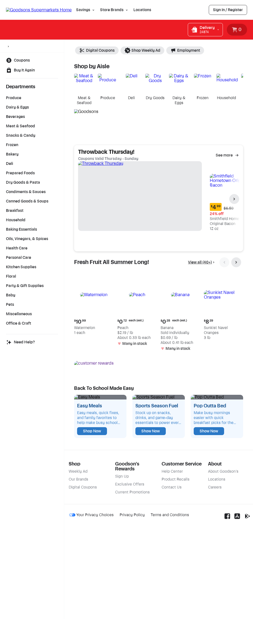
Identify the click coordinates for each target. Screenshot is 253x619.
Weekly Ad (78, 471)
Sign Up (122, 476)
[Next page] (234, 199)
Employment (188, 50)
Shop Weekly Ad (145, 50)
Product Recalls (176, 479)
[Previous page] (224, 262)
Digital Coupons (100, 50)
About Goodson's (223, 471)
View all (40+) (200, 262)
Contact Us (172, 487)
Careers (215, 487)
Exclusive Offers (129, 484)
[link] (228, 10)
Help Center (172, 471)
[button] (93, 305)
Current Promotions (132, 492)
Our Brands (78, 479)
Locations (142, 10)
